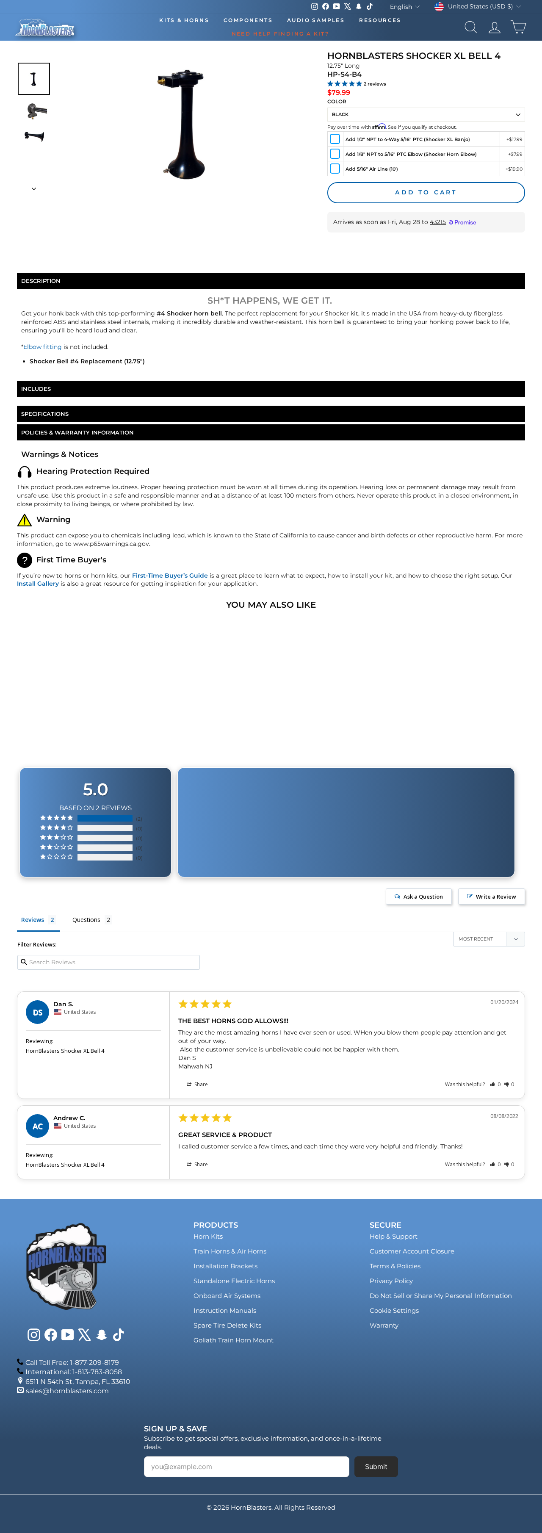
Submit (376, 1466)
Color (336, 101)
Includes (36, 388)
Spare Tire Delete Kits (227, 1325)
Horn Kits (208, 1236)
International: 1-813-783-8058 (73, 1372)
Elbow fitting (42, 347)
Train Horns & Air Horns (230, 1251)
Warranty (384, 1325)
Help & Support (394, 1236)
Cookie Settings (394, 1310)
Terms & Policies (395, 1266)
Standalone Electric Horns (234, 1281)
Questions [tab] (86, 920)
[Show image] (34, 79)
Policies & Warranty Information (77, 432)
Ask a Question (423, 896)
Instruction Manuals (225, 1310)
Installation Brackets (225, 1266)
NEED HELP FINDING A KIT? (280, 33)
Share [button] (200, 1084)
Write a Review (496, 896)
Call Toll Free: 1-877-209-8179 (72, 1363)
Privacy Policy (391, 1281)
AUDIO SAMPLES (316, 20)
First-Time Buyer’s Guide (170, 575)
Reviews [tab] (32, 920)
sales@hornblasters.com (67, 1391)
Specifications (45, 413)
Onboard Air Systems (227, 1296)
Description (41, 280)
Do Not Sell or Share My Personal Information (441, 1296)
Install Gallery (38, 583)
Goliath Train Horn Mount (234, 1340)
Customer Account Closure (412, 1251)
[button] (495, 1084)
